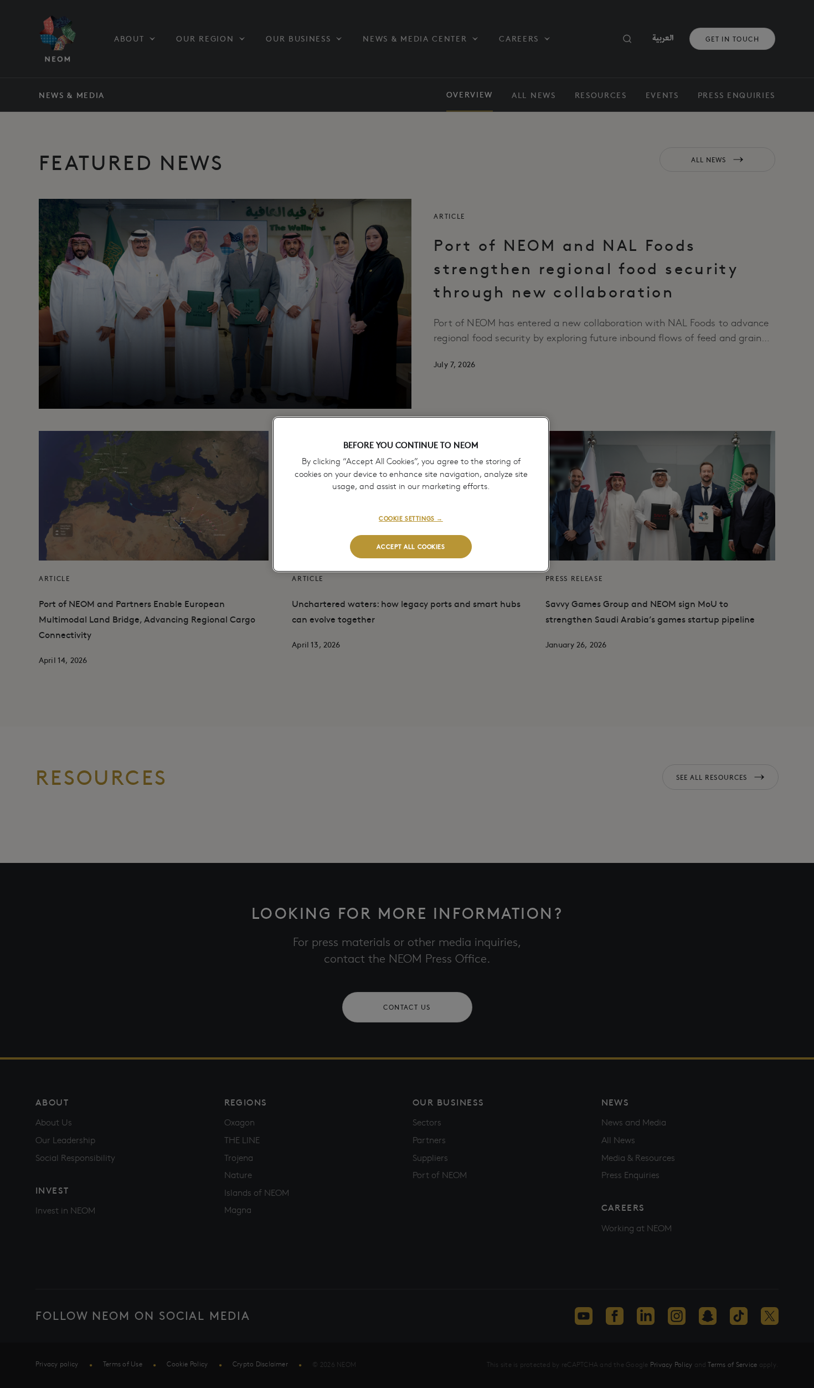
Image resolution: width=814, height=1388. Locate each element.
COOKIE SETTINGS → (411, 517)
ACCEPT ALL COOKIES (411, 546)
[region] (410, 494)
